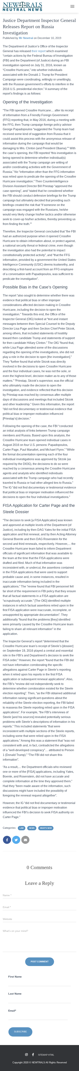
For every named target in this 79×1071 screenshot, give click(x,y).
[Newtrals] (24, 6)
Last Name (14, 993)
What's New (46, 828)
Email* (12, 1010)
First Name (15, 976)
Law (22, 828)
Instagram (26, 1055)
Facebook (33, 1055)
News (32, 828)
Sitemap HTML (46, 1055)
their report (39, 51)
